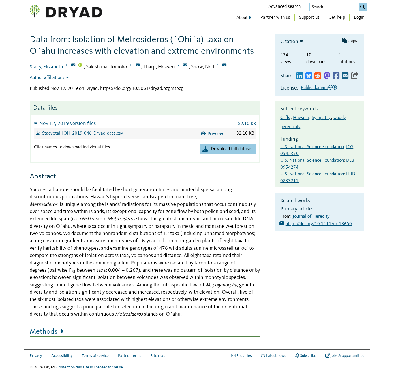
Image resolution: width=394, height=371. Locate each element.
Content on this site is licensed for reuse (89, 367)
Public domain (314, 87)
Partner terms (129, 356)
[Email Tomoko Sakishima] (137, 65)
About (242, 18)
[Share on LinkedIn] (299, 76)
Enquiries (244, 356)
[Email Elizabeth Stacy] (73, 65)
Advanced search (284, 6)
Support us (309, 17)
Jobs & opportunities (347, 356)
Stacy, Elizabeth (46, 67)
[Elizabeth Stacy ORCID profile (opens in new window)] (80, 65)
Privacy (36, 356)
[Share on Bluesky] (308, 76)
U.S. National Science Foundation (312, 147)
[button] (145, 123)
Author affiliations (47, 77)
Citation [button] (289, 41)
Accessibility (62, 356)
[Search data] (363, 7)
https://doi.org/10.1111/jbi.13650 (319, 224)
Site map (158, 356)
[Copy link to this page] (355, 76)
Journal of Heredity (311, 216)
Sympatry (321, 117)
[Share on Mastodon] (327, 76)
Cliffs (285, 117)
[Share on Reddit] (317, 76)
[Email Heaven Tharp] (185, 65)
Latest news (276, 356)
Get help (337, 17)
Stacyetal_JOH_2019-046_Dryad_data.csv (82, 133)
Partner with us (275, 17)
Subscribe (308, 356)
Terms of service (95, 356)
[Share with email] (345, 76)
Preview (215, 133)
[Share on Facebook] (336, 76)
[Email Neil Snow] (224, 65)
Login (359, 17)
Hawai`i (301, 117)
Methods (44, 331)
